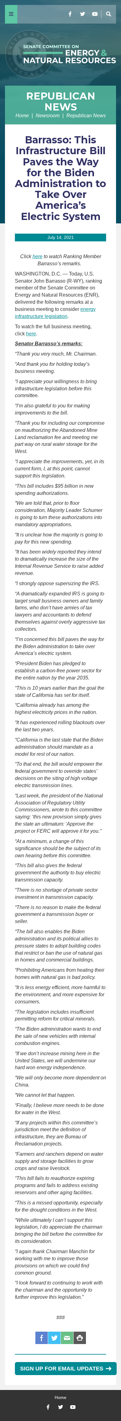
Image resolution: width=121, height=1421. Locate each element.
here (38, 256)
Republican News (60, 101)
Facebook (41, 1338)
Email (67, 1338)
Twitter (54, 1338)
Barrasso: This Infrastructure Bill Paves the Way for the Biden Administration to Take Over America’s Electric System (60, 178)
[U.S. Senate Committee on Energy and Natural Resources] (60, 55)
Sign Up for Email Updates (61, 1368)
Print (80, 1338)
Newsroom (48, 115)
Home (22, 115)
